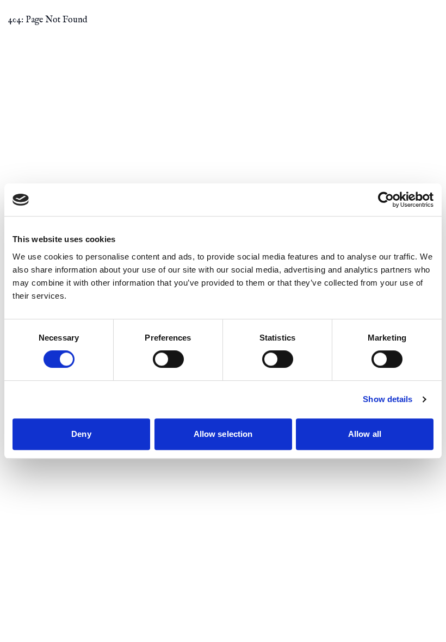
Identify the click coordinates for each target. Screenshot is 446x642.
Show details (387, 399)
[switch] (168, 359)
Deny (81, 434)
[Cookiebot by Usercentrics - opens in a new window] (385, 200)
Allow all (364, 434)
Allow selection (223, 434)
